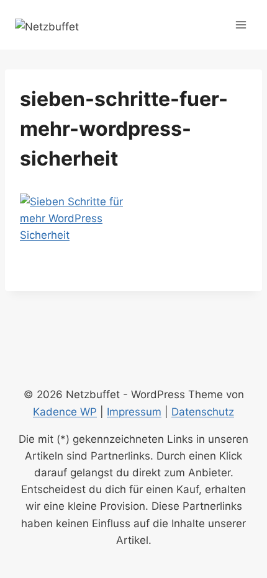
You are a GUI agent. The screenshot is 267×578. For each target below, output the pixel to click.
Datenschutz (202, 412)
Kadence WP (65, 412)
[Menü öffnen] (240, 24)
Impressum (134, 412)
